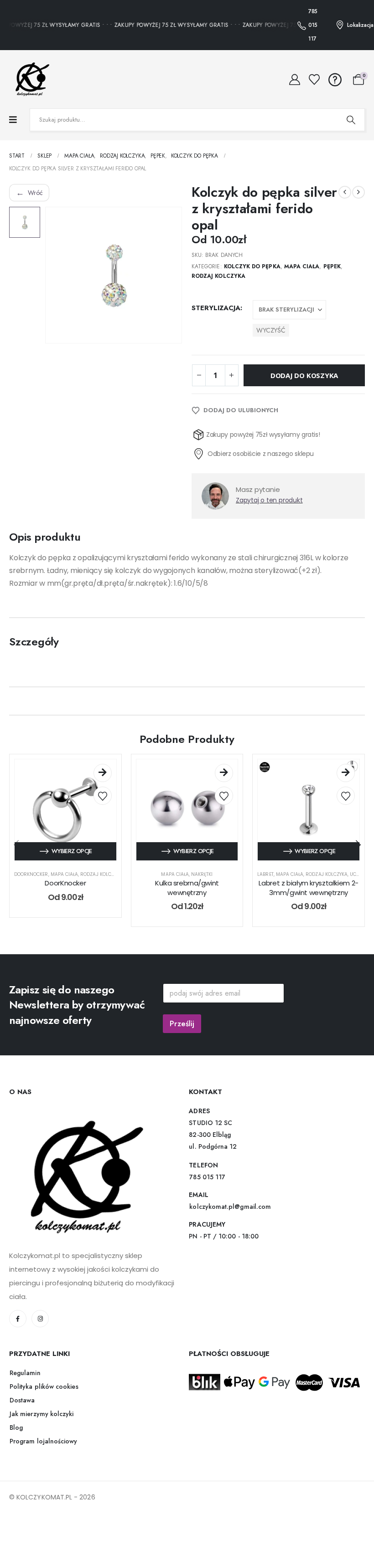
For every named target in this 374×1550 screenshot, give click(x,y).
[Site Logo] (29, 79)
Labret (265, 890)
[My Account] (294, 79)
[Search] (350, 120)
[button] (358, 861)
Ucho (356, 890)
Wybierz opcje (72, 867)
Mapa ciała (302, 266)
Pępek (332, 266)
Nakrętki (202, 890)
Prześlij (182, 1039)
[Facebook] (17, 1335)
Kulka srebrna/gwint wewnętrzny (187, 904)
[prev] (344, 192)
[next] (358, 192)
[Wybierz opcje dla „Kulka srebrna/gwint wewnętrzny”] (224, 789)
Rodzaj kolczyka (218, 276)
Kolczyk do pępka (252, 266)
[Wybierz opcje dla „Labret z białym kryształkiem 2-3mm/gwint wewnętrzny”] (346, 789)
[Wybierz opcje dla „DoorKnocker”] (103, 789)
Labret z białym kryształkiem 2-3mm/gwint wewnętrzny (308, 904)
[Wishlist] (314, 79)
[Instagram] (40, 1335)
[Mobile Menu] (13, 120)
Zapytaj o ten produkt (269, 516)
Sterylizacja (216, 308)
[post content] (65, 826)
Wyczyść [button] (271, 330)
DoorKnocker (31, 890)
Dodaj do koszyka (304, 391)
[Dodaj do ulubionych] (102, 812)
